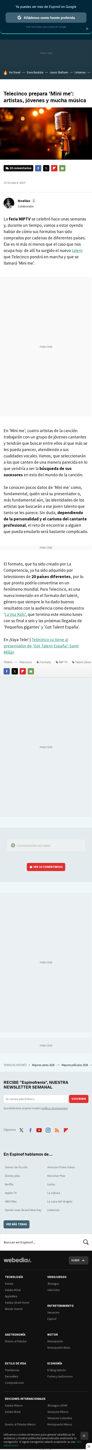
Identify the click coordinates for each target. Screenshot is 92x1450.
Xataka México (14, 1405)
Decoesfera (11, 1376)
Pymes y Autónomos (60, 1376)
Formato (45, 662)
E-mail (62, 168)
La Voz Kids (15, 614)
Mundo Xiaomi (14, 1309)
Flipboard (54, 168)
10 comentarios (20, 168)
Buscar (86, 1242)
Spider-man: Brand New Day (23, 1210)
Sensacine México (57, 1412)
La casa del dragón (59, 1201)
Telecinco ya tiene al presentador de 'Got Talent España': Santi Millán (41, 646)
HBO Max (11, 1201)
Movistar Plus (56, 1176)
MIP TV (63, 662)
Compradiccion (14, 1383)
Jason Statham (59, 72)
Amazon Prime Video (61, 1167)
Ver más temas (16, 1224)
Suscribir (78, 1099)
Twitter (46, 168)
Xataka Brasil (13, 1412)
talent (77, 250)
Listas (51, 1184)
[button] (26, 200)
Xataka (9, 1284)
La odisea (53, 1193)
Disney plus (12, 1176)
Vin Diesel (14, 72)
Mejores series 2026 (43, 1065)
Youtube (39, 1129)
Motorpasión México (59, 1424)
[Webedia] (17, 1263)
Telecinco (25, 662)
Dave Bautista (35, 72)
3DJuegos (53, 1284)
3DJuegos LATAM (57, 1405)
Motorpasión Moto (58, 1348)
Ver (48, 867)
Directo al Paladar (16, 1341)
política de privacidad (55, 1108)
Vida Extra (53, 1290)
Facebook (38, 168)
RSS (57, 1129)
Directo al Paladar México (20, 1424)
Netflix (9, 1184)
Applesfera (11, 1296)
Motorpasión (55, 1341)
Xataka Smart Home (17, 1303)
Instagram (48, 1129)
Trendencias (12, 1370)
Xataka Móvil (13, 1290)
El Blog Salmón (56, 1370)
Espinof (51, 1319)
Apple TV (11, 1193)
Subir (75, 1260)
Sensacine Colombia (59, 1418)
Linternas (80, 72)
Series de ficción (16, 1167)
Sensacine (53, 1312)
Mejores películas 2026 (75, 1065)
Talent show (83, 662)
